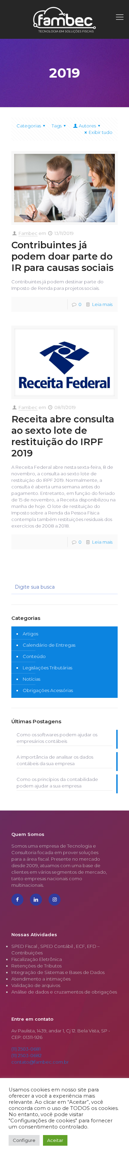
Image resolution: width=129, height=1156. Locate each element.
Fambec (28, 233)
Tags (57, 125)
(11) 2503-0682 (26, 1055)
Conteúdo (34, 656)
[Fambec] (64, 19)
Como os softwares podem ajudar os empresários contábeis (57, 738)
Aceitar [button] (55, 1140)
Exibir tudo (100, 132)
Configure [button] (24, 1140)
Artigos (30, 633)
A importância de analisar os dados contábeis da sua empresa (55, 760)
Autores (87, 125)
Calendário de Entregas (49, 645)
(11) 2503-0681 (26, 1049)
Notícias (31, 679)
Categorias (29, 125)
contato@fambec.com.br (40, 1062)
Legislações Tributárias (47, 667)
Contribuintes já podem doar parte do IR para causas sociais (62, 256)
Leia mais (102, 304)
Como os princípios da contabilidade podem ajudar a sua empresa (57, 783)
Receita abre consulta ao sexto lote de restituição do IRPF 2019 (62, 436)
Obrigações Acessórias (48, 690)
